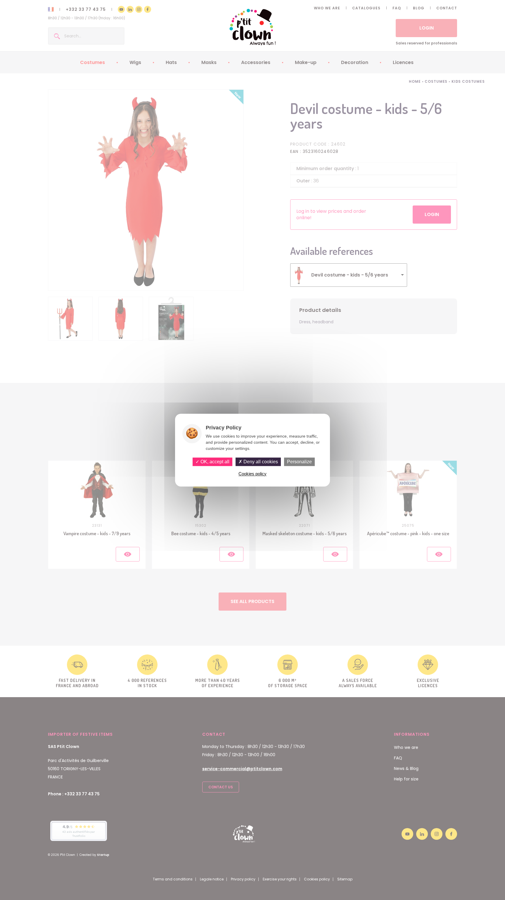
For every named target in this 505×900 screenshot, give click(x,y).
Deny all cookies (260, 461)
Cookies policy (252, 473)
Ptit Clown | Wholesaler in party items (253, 27)
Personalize (299, 461)
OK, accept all (214, 461)
